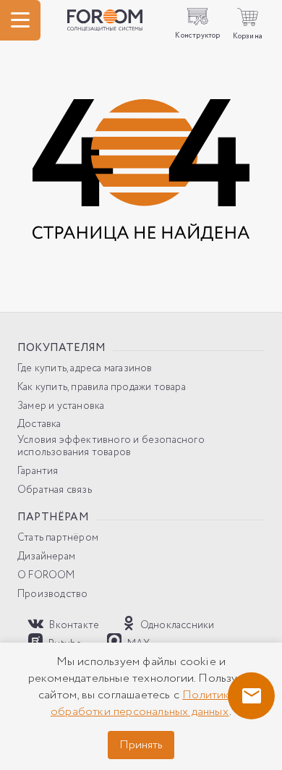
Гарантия (38, 471)
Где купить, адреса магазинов (85, 369)
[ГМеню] (20, 20)
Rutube (64, 643)
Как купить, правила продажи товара (101, 387)
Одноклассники (176, 625)
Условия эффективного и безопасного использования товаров (111, 446)
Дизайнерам (46, 557)
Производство (52, 594)
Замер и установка (60, 406)
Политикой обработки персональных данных (147, 703)
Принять (141, 745)
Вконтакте (73, 625)
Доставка (39, 424)
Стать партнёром (57, 538)
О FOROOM (46, 576)
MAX (137, 643)
